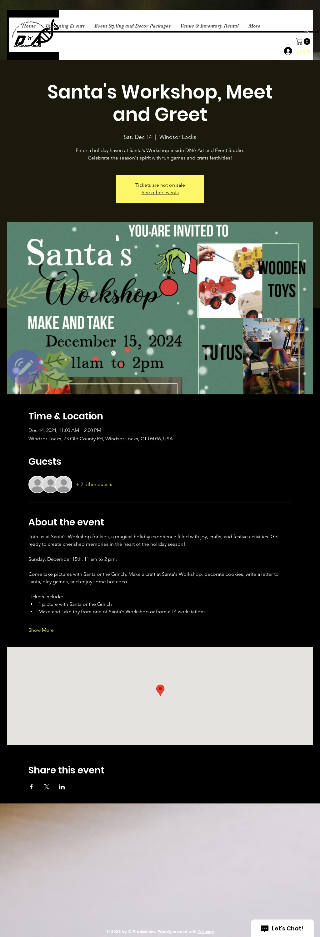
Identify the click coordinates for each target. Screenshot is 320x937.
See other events (160, 192)
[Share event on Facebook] (31, 786)
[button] (304, 41)
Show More (41, 630)
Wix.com (206, 931)
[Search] (306, 30)
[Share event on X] (47, 786)
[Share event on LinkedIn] (62, 786)
